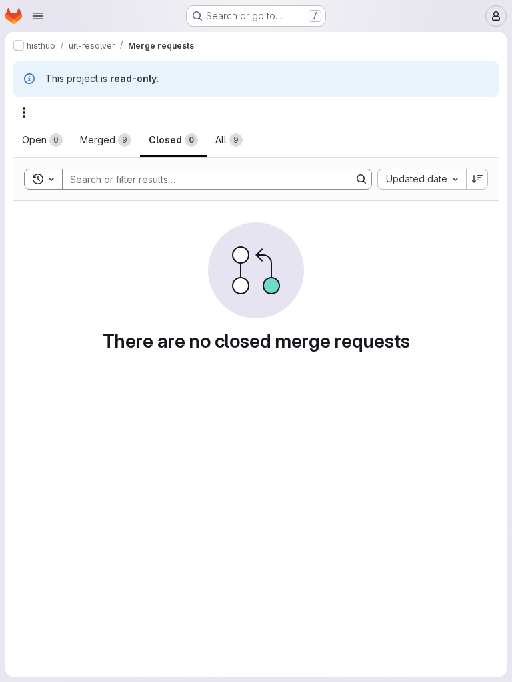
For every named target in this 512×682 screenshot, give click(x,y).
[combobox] (421, 179)
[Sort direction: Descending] (477, 179)
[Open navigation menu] (38, 16)
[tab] (42, 140)
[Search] (361, 179)
